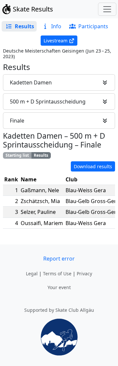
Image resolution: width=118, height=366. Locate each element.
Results (41, 155)
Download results (93, 166)
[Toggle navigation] (107, 9)
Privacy (84, 273)
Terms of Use (57, 273)
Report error (59, 258)
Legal (32, 273)
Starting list (17, 155)
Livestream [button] (56, 40)
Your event (59, 287)
